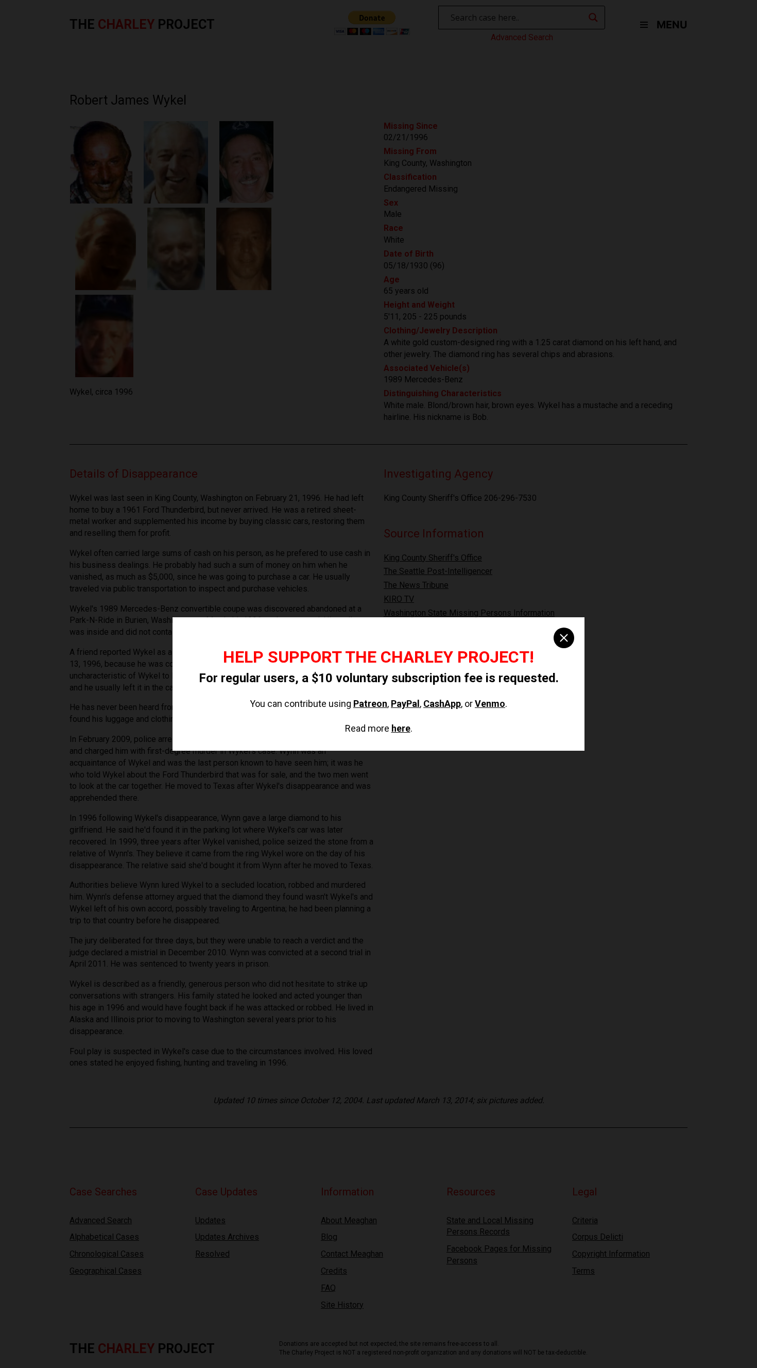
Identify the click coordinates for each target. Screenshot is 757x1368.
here (400, 728)
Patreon (370, 703)
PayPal (405, 703)
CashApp (442, 703)
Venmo (490, 703)
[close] (564, 638)
